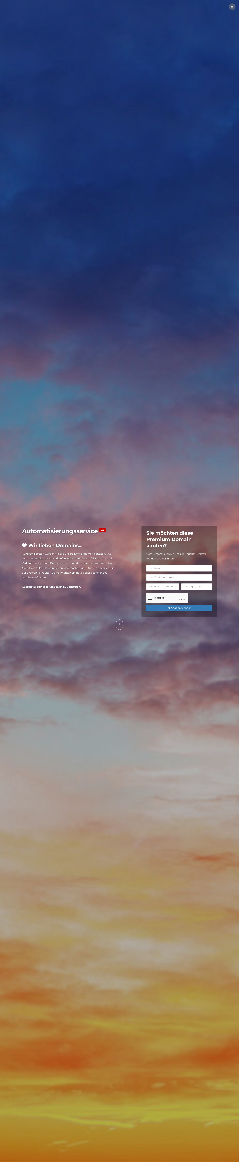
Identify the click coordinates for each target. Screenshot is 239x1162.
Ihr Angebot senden (179, 607)
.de (102, 530)
